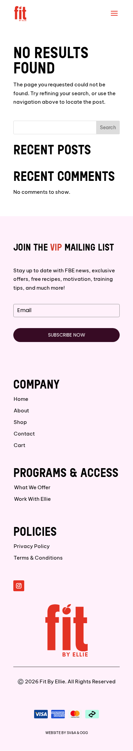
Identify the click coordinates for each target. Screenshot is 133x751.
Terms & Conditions (38, 557)
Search (108, 127)
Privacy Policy (32, 546)
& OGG (82, 733)
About (21, 410)
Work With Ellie (32, 499)
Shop (20, 422)
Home (21, 399)
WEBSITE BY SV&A (60, 733)
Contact (24, 433)
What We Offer (32, 487)
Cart (19, 445)
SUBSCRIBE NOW (66, 334)
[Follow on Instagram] (18, 585)
